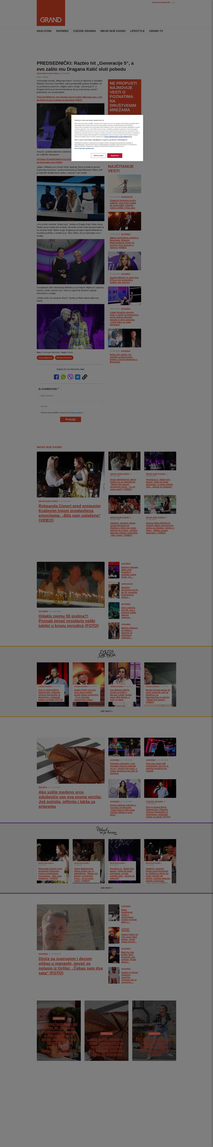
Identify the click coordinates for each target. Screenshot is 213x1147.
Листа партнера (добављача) (84, 148)
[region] (107, 138)
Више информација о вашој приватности (118, 136)
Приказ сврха (98, 155)
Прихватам (115, 155)
